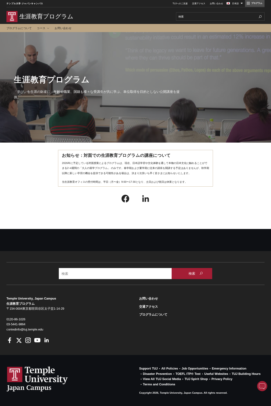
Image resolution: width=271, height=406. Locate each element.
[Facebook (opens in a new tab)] (125, 199)
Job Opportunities (195, 368)
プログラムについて (19, 28)
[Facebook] (9, 340)
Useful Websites (216, 374)
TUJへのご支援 (180, 3)
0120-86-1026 (15, 319)
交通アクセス (198, 3)
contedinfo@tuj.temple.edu (24, 329)
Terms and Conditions (159, 384)
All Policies (169, 368)
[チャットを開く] (262, 386)
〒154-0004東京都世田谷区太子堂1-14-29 (35, 308)
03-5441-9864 (15, 324)
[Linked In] (46, 340)
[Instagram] (28, 340)
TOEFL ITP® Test (188, 374)
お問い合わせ (216, 3)
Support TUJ (148, 368)
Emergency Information (229, 368)
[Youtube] (37, 340)
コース (41, 28)
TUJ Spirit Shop (196, 379)
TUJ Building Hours (246, 374)
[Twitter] (19, 340)
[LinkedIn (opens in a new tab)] (145, 199)
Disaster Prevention (157, 374)
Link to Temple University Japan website (43, 379)
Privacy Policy (221, 379)
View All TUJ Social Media (162, 379)
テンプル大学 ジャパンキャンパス (24, 3)
